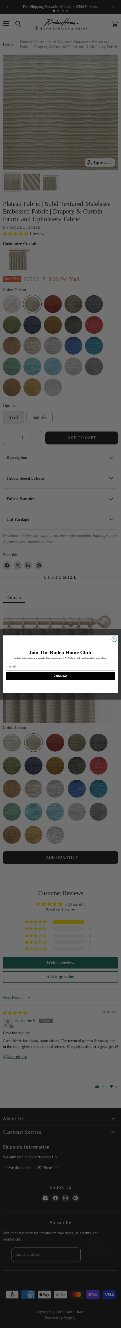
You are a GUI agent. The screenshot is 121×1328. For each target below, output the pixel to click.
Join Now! (60, 675)
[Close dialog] (114, 638)
